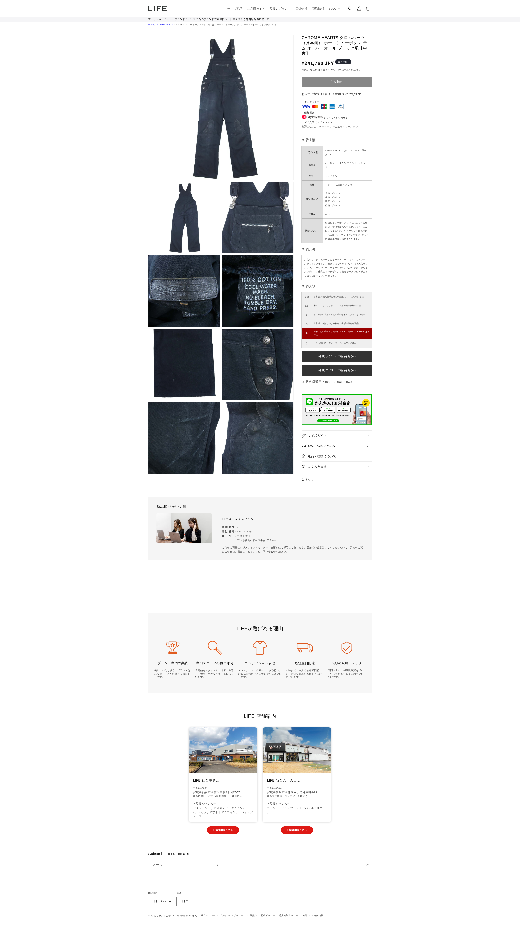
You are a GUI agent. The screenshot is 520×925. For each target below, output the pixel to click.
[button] (334, 8)
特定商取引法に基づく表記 (293, 915)
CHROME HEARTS (165, 24)
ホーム (151, 24)
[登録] (216, 865)
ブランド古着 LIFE (166, 915)
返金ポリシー (208, 915)
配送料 (314, 69)
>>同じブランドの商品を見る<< (336, 356)
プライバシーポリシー (231, 915)
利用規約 (252, 915)
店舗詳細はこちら (223, 829)
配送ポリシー (268, 915)
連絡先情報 (317, 915)
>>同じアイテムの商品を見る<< (336, 370)
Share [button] (309, 479)
